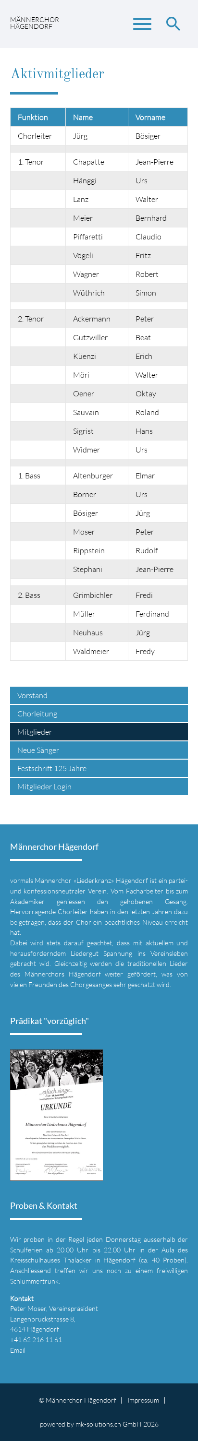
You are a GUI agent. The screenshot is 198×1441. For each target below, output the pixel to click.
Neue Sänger (38, 750)
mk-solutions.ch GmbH (108, 1424)
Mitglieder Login (44, 786)
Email (17, 1350)
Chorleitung (37, 713)
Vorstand (32, 695)
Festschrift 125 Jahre (52, 768)
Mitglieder (34, 732)
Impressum (143, 1400)
